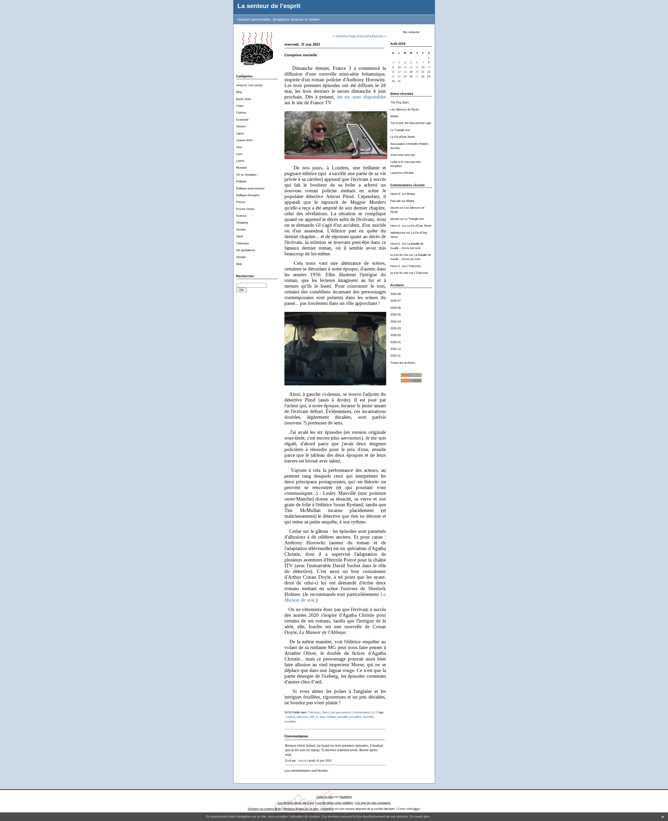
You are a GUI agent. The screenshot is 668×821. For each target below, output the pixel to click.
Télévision (242, 243)
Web (239, 264)
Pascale (395, 200)
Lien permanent (340, 712)
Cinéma (241, 112)
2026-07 (395, 300)
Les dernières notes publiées (335, 802)
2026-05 (395, 314)
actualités (290, 721)
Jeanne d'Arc (244, 140)
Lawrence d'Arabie (402, 172)
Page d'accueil (358, 36)
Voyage (241, 256)
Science (241, 215)
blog (416, 808)
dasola (394, 207)
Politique (241, 181)
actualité (368, 716)
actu (322, 716)
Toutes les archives (402, 362)
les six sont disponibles (361, 97)
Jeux (239, 147)
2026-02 (395, 335)
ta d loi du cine (399, 254)
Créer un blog (324, 796)
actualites (355, 716)
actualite (342, 716)
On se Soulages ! (247, 174)
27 (417, 76)
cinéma (290, 716)
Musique (241, 167)
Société (241, 229)
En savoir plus (420, 816)
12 (411, 67)
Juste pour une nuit (402, 154)
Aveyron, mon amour (249, 85)
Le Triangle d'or (400, 130)
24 (399, 76)
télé (312, 716)
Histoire (241, 126)
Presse (240, 201)
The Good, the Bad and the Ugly (410, 123)
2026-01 (395, 342)
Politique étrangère (248, 195)
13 (417, 67)
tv (317, 716)
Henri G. (395, 193)
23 (393, 76)
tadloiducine (397, 232)
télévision (302, 716)
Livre (239, 154)
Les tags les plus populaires (373, 802)
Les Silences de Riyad (404, 109)
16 (393, 71)
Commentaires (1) (363, 712)
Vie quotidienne (245, 250)
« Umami (339, 36)
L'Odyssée (414, 266)
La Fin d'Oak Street (402, 136)
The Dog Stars (399, 102)
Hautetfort (345, 796)
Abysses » (378, 36)
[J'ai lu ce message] (663, 816)
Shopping (242, 222)
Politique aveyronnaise (250, 188)
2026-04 (395, 321)
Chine (239, 105)
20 (417, 71)
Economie (242, 119)
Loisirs (240, 160)
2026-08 (395, 293)
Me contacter (411, 32)
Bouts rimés (243, 99)
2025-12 (395, 348)
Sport (239, 236)
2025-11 (395, 355)
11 (405, 67)
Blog (239, 92)
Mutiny (394, 116)
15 (429, 67)
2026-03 (395, 328)
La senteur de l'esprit (268, 6)
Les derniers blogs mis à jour (296, 802)
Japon (240, 133)
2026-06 (395, 307)
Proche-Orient (245, 209)
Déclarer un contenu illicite (264, 808)
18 (405, 71)
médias (331, 716)
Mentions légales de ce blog (300, 808)
